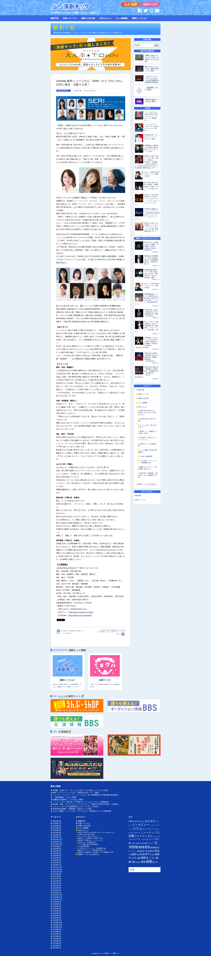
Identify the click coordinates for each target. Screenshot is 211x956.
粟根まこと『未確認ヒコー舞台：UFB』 (91, 838)
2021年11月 (57, 869)
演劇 (139, 858)
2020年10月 (57, 899)
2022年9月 (57, 846)
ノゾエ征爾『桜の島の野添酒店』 (88, 844)
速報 (143, 862)
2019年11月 (57, 925)
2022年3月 (57, 860)
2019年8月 (57, 932)
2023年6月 (57, 826)
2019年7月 (57, 934)
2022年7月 (57, 851)
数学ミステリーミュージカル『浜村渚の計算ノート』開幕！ (152, 68)
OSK (135, 821)
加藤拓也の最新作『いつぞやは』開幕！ (68, 799)
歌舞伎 (152, 854)
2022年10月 (57, 844)
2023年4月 (57, 830)
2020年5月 (57, 911)
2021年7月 (57, 879)
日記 (138, 854)
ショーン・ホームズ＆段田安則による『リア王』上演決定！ (76, 806)
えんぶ (141, 821)
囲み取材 (140, 851)
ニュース (146, 832)
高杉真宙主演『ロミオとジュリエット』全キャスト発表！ (151, 137)
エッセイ (152, 825)
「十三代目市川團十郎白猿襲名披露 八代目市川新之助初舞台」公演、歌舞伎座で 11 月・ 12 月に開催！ (111, 632)
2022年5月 (57, 856)
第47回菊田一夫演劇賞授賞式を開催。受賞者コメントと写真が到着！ (69, 632)
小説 (130, 854)
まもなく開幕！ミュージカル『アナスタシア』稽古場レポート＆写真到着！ (83, 811)
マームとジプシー (135, 839)
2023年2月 (57, 835)
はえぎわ (150, 821)
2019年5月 (57, 939)
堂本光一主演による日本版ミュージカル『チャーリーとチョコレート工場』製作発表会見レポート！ (151, 227)
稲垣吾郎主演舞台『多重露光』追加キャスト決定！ (73, 809)
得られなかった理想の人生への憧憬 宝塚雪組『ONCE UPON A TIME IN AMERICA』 (151, 246)
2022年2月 (57, 862)
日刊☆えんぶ (105, 18)
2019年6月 (57, 936)
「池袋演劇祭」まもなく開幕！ (65, 797)
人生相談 (136, 843)
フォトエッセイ (143, 836)
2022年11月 (57, 842)
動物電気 (144, 847)
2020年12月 (57, 895)
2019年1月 (57, 948)
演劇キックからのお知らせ (147, 484)
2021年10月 (57, 872)
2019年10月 (57, 927)
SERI (88, 91)
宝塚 (146, 851)
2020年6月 (57, 909)
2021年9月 (57, 874)
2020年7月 (57, 906)
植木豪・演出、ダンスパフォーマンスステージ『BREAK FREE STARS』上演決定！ (86, 804)
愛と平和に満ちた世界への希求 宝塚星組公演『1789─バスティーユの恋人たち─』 (151, 186)
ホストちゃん (156, 836)
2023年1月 (57, 837)
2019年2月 (57, 945)
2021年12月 (57, 867)
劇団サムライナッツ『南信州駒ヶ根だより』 (92, 850)
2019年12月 (57, 922)
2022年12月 (57, 839)
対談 (157, 851)
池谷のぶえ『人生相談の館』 (87, 842)
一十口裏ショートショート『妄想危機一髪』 (92, 848)
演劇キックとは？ (140, 18)
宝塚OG (151, 851)
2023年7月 (57, 823)
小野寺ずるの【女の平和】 (86, 834)
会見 (141, 843)
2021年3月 (57, 888)
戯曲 (133, 854)
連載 (149, 861)
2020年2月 (57, 918)
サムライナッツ (148, 829)
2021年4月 (57, 886)
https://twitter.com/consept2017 (80, 615)
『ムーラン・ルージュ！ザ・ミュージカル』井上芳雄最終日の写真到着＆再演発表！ (86, 795)
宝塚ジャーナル (70, 18)
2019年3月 (57, 943)
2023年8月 (57, 821)
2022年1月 (57, 865)
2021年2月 (57, 890)
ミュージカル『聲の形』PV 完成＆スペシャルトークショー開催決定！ (81, 802)
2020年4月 (57, 913)
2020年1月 (57, 920)
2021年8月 (57, 876)
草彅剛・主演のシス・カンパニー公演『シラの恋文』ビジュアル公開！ (81, 790)
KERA (131, 821)
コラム (137, 828)
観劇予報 (54, 18)
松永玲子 (145, 854)
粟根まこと (147, 857)
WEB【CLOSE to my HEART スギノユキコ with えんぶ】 (147, 412)
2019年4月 (57, 941)
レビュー (148, 839)
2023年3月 (57, 833)
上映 (132, 843)
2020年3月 (57, 915)
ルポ (143, 839)
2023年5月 (57, 828)
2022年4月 (57, 858)
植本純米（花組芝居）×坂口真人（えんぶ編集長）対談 (148, 475)
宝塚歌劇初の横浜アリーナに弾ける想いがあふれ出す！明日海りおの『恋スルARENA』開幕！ (151, 274)
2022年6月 (57, 853)
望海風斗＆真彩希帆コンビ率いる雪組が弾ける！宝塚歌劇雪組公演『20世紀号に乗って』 (151, 260)
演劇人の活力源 (88, 18)
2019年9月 (57, 929)
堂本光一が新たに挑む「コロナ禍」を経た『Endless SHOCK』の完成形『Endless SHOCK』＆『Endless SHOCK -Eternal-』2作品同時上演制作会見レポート (147, 162)
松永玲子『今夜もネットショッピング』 (91, 840)
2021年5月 (57, 883)
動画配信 (154, 847)
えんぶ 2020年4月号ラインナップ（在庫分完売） (151, 174)
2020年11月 (57, 897)
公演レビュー (148, 843)
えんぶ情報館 (121, 18)
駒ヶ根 (155, 862)
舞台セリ (94, 91)
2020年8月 (57, 904)
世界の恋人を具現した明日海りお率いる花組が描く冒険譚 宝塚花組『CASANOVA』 (151, 357)
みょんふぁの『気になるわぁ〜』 (88, 836)
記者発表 (138, 862)
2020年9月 (57, 902)
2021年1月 (57, 892)
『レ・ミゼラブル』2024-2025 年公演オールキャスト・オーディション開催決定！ (151, 116)
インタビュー (140, 824)
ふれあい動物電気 (146, 456)
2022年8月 (57, 849)
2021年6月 (57, 881)
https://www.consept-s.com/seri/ (80, 612)
